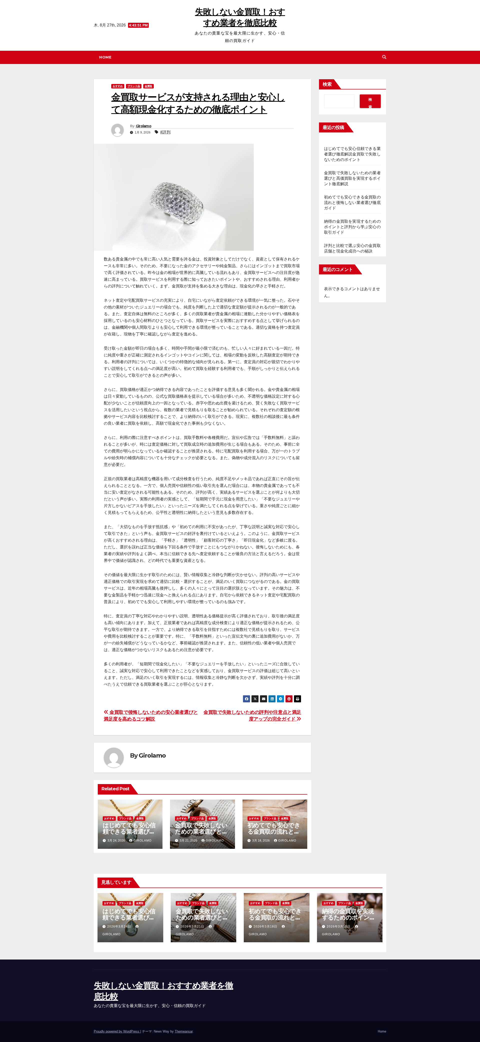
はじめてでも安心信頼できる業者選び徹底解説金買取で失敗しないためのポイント (352, 154)
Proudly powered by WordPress (117, 1031)
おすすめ (118, 86)
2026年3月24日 (119, 926)
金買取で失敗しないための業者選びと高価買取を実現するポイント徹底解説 (352, 178)
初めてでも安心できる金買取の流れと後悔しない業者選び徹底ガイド (352, 202)
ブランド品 (134, 86)
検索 (327, 84)
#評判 (165, 132)
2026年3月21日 (192, 926)
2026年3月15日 (339, 926)
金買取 (148, 86)
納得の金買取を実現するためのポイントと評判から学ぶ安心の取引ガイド (352, 226)
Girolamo (143, 126)
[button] (384, 57)
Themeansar (183, 1031)
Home (105, 57)
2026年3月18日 (266, 926)
